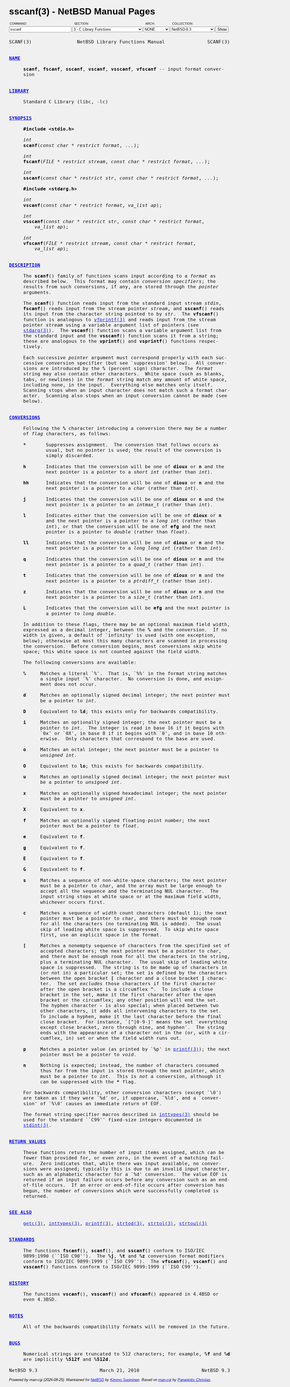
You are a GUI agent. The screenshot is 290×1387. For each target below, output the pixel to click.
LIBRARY (19, 91)
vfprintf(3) (109, 319)
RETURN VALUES (27, 1141)
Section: (82, 23)
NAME (14, 58)
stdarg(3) (36, 330)
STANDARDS (22, 1239)
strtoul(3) (193, 1223)
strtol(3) (160, 1223)
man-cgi (164, 1380)
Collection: (182, 23)
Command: (20, 23)
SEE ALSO (20, 1212)
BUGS (14, 1343)
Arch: (152, 23)
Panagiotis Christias (194, 1380)
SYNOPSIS (20, 118)
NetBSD (97, 1380)
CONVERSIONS (24, 417)
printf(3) (186, 1049)
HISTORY (19, 1283)
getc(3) (33, 1223)
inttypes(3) (174, 1114)
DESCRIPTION (24, 265)
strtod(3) (129, 1223)
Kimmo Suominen (124, 1380)
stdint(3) (36, 1125)
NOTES (16, 1316)
